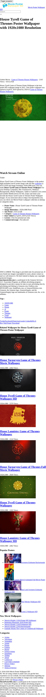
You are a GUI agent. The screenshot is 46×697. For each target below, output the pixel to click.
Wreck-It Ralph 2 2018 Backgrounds (17, 626)
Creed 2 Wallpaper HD (29, 612)
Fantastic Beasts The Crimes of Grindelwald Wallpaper (23, 628)
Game (6, 305)
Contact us (8, 660)
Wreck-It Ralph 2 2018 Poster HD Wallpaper (20, 620)
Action (6, 637)
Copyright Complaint (11, 662)
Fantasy (7, 647)
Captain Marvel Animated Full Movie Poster (29, 580)
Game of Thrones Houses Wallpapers (24, 80)
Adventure (8, 639)
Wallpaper (8, 317)
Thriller (7, 656)
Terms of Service (10, 668)
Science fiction (9, 651)
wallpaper (38, 183)
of (5, 309)
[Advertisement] (23, 55)
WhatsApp (16, 321)
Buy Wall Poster (6, 323)
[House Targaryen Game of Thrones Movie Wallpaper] (18, 355)
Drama (6, 645)
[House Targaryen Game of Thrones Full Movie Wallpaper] (18, 462)
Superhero (8, 654)
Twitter (2, 321)
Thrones (7, 313)
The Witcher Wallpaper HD (31, 602)
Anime (6, 643)
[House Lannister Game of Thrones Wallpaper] (18, 426)
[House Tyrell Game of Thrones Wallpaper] (18, 498)
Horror (6, 649)
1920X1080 (8, 303)
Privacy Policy (9, 664)
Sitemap (7, 666)
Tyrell (6, 315)
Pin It (34, 321)
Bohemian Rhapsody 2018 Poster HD (17, 622)
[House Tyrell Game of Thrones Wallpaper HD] (18, 391)
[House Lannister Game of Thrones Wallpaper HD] (18, 533)
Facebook (8, 321)
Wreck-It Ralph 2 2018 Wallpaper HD (17, 624)
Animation (8, 641)
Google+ (23, 321)
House (6, 307)
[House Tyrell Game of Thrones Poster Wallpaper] (23, 107)
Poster (6, 311)
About (6, 658)
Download (15, 323)
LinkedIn (29, 321)
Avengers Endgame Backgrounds (33, 562)
